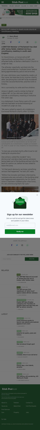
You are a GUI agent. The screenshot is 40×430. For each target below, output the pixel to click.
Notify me (20, 231)
